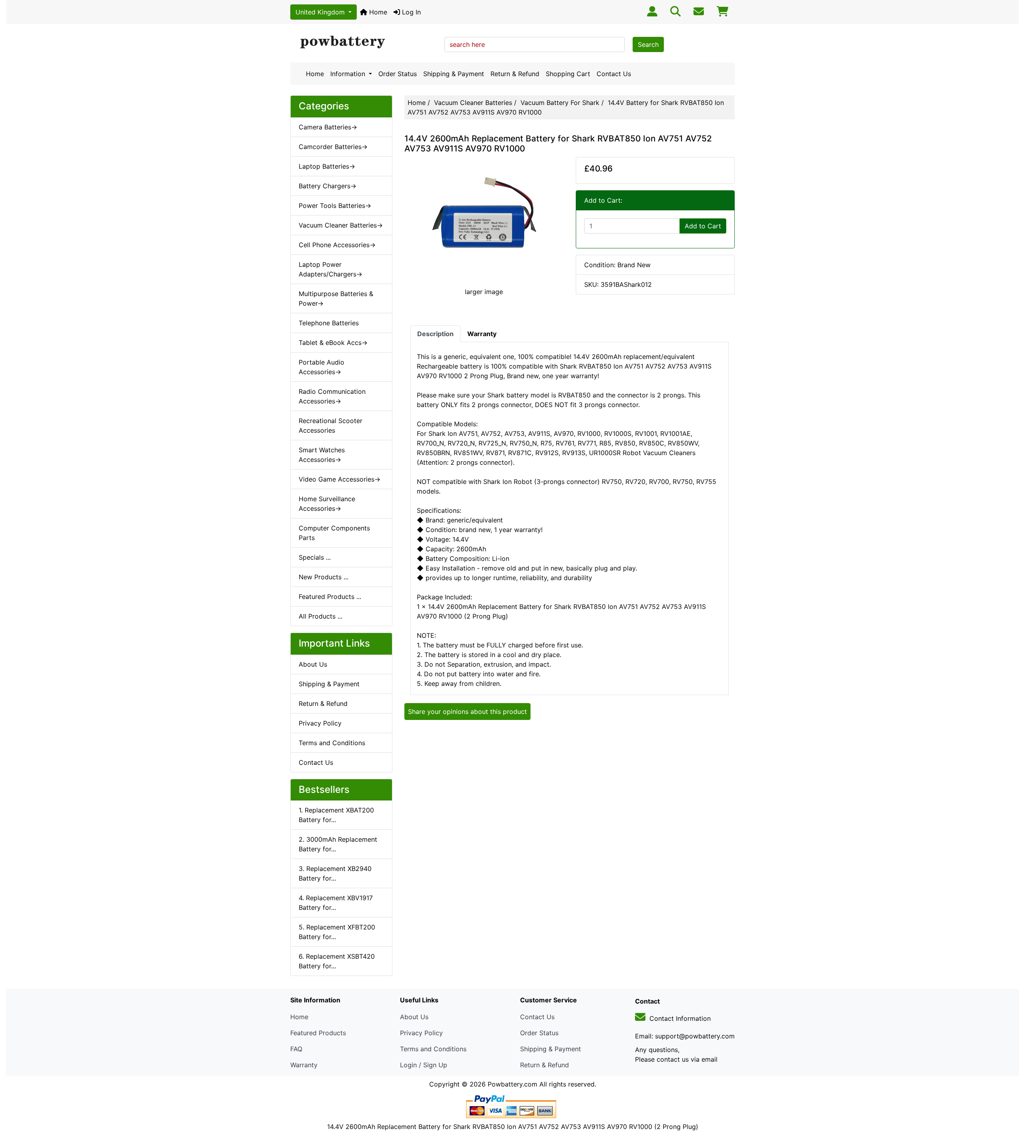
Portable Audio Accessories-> (321, 367)
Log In (410, 12)
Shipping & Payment (453, 74)
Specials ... (315, 557)
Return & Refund (514, 74)
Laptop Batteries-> (327, 166)
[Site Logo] (364, 42)
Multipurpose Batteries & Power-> (336, 298)
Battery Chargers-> (327, 186)
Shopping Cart (568, 74)
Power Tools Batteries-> (335, 206)
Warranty (304, 1065)
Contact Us (614, 74)
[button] (1010, 1101)
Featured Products (318, 1033)
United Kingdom (321, 12)
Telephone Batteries (329, 323)
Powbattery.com (512, 1084)
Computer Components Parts (334, 533)
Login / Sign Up (423, 1065)
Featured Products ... (330, 597)
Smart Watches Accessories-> (322, 455)
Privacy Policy (320, 723)
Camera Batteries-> (328, 127)
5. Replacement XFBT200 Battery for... (337, 932)
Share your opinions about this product (467, 712)
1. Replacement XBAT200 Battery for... (336, 815)
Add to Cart (703, 226)
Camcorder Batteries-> (333, 147)
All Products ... (320, 616)
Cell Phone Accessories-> (337, 245)
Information (348, 74)
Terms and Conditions (332, 743)
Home (377, 12)
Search (648, 44)
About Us (313, 664)
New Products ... (323, 577)
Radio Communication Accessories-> (332, 396)
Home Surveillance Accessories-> (327, 503)
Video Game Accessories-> (339, 479)
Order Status (397, 74)
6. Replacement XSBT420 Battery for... (337, 961)
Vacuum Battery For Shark (560, 103)
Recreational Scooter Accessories (330, 425)
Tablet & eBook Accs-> (333, 343)
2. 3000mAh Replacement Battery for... (338, 844)
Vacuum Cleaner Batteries (473, 103)
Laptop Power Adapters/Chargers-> (330, 269)
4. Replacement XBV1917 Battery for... (336, 902)
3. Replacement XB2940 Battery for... (335, 873)
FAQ (296, 1049)
